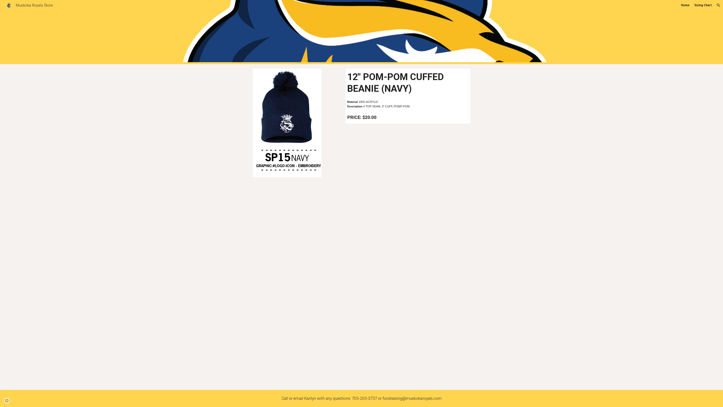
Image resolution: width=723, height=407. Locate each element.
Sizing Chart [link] (703, 5)
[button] (718, 5)
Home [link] (685, 5)
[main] (408, 83)
